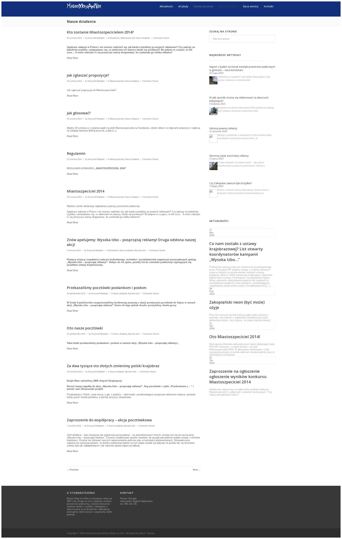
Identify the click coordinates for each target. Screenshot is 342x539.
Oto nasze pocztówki (85, 328)
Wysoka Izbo (140, 250)
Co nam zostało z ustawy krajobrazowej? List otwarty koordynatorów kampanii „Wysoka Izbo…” (236, 251)
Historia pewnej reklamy (223, 128)
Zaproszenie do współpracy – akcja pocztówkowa (109, 420)
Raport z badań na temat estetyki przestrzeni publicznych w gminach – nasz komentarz (242, 68)
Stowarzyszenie (203, 6)
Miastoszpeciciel (128, 38)
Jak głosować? (79, 113)
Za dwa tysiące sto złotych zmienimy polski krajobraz (113, 365)
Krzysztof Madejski (96, 38)
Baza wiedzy (250, 6)
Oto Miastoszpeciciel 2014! (234, 336)
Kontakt (268, 6)
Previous (73, 469)
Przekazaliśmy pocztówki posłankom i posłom (106, 287)
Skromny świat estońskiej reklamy (229, 155)
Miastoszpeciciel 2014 (85, 191)
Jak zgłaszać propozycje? (88, 75)
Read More (72, 58)
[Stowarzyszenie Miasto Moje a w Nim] (84, 15)
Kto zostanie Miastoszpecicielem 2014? (100, 32)
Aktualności (166, 6)
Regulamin (76, 153)
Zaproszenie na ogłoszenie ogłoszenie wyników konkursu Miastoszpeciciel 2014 (237, 376)
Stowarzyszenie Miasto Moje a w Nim (105, 533)
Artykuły (183, 6)
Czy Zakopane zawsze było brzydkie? (230, 183)
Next (196, 469)
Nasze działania (228, 6)
